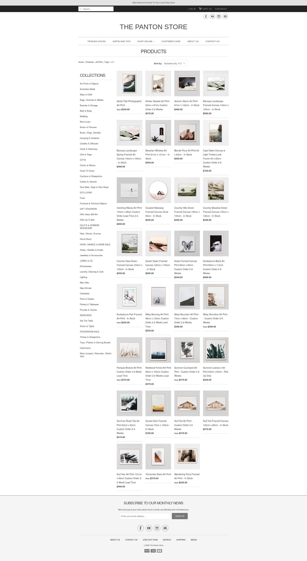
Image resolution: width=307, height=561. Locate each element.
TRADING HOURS (96, 41)
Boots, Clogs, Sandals (90, 132)
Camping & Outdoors (89, 138)
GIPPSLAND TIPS (122, 41)
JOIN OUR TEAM (150, 539)
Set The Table (86, 320)
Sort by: (158, 63)
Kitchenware (85, 266)
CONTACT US (213, 41)
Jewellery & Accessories (91, 255)
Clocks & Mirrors (87, 165)
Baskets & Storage (89, 105)
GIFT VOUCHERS (88, 208)
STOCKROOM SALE (89, 331)
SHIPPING (180, 539)
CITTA (83, 159)
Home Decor (85, 238)
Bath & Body (86, 110)
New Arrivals (86, 287)
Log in (192, 8)
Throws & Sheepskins (90, 336)
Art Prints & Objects (89, 83)
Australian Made (87, 89)
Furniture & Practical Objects (93, 203)
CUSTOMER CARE (171, 41)
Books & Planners (88, 127)
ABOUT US (193, 41)
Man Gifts (84, 282)
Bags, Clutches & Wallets (92, 99)
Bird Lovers (85, 121)
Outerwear (84, 293)
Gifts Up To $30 (87, 219)
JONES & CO (86, 260)
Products (153, 51)
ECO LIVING (86, 192)
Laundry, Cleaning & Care (91, 271)
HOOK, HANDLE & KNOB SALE (95, 244)
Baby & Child (86, 94)
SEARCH (167, 539)
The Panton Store (153, 26)
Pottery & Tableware (89, 304)
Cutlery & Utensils (88, 181)
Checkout (221, 8)
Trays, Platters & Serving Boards (95, 342)
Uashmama (85, 347)
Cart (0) (207, 8)
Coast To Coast (87, 170)
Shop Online (146, 41)
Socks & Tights (87, 326)
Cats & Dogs (86, 154)
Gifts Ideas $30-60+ (89, 214)
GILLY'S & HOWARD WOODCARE (89, 227)
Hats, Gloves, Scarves (90, 233)
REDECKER (85, 315)
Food (82, 197)
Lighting (83, 277)
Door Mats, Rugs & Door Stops (94, 187)
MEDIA (194, 539)
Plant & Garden (87, 298)
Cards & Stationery (89, 148)
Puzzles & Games (88, 309)
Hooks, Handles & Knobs (91, 249)
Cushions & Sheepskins (91, 176)
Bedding (83, 116)
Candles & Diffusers (89, 143)
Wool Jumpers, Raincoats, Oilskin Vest (95, 355)
